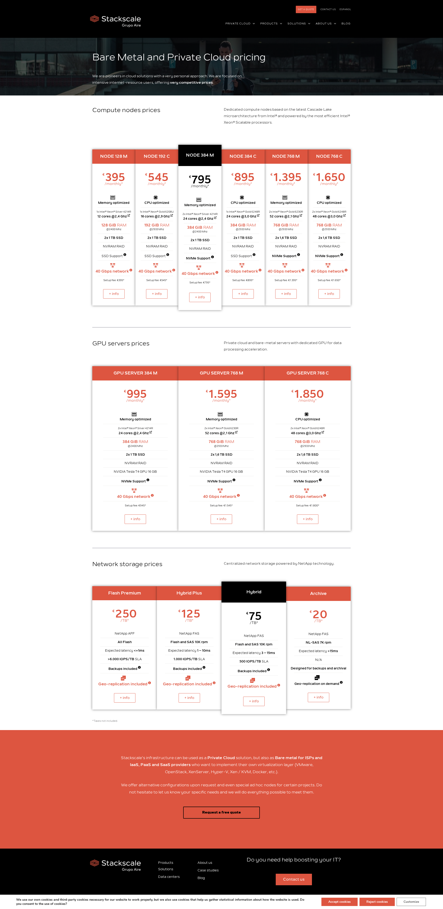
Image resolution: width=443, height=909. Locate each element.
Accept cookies (339, 902)
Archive (318, 593)
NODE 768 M (286, 156)
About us (205, 863)
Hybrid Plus (189, 593)
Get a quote (306, 9)
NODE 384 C (243, 156)
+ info (114, 294)
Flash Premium (124, 593)
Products (165, 863)
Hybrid (253, 591)
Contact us (328, 9)
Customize (411, 902)
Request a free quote (221, 812)
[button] (253, 24)
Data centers (169, 877)
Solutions (165, 869)
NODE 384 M (200, 155)
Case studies (208, 870)
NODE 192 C (157, 156)
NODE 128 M (113, 156)
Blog (201, 878)
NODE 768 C (329, 156)
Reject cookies (377, 902)
